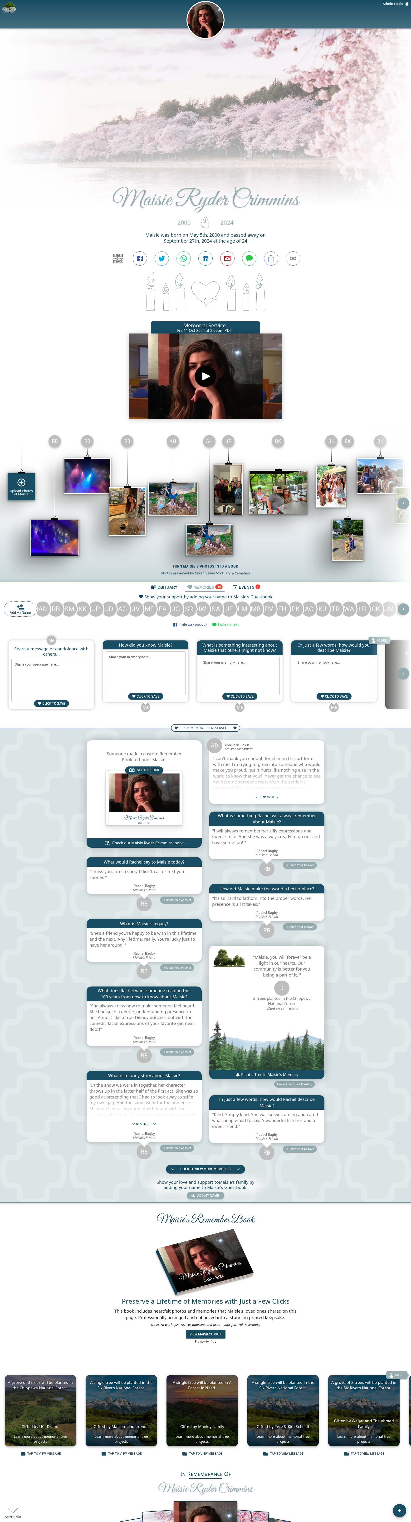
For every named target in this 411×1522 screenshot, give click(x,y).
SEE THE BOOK (148, 770)
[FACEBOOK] (140, 258)
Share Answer (178, 900)
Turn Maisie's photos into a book (205, 566)
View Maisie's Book (206, 1334)
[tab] (164, 587)
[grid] (205, 506)
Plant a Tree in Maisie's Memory (269, 1074)
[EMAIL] (227, 258)
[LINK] (293, 258)
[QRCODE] (118, 258)
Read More (144, 1124)
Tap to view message (44, 1453)
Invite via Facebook (192, 624)
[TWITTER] (162, 258)
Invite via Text (228, 624)
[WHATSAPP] (183, 258)
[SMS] (249, 258)
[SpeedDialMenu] (399, 1510)
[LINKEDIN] (205, 258)
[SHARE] (271, 258)
